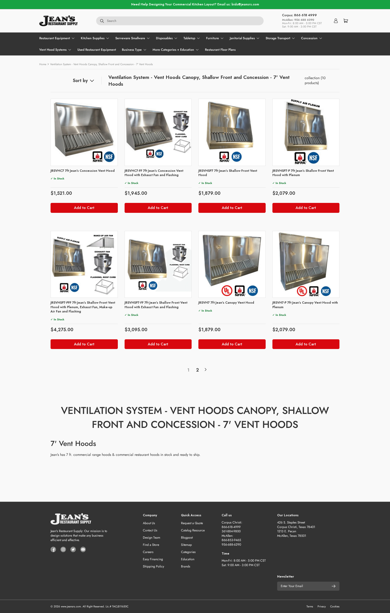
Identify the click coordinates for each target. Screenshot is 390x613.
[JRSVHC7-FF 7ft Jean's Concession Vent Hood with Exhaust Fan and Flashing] (158, 132)
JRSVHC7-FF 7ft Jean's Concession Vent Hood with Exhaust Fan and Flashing (154, 172)
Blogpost (187, 537)
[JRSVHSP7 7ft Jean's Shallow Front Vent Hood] (232, 132)
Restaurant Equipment (54, 38)
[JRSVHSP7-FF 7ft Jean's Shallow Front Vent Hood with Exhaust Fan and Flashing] (158, 264)
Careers (148, 552)
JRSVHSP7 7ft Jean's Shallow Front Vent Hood (227, 172)
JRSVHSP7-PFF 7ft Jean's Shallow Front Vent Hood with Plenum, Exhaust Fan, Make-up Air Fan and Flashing (83, 307)
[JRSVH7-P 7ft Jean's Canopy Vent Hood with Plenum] (306, 264)
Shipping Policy (153, 566)
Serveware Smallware (130, 38)
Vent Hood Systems (53, 49)
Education (187, 559)
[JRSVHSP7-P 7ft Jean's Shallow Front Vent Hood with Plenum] (306, 132)
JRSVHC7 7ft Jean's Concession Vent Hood (83, 170)
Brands (185, 566)
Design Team (151, 537)
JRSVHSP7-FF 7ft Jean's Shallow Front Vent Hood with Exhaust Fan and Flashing (156, 304)
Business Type (132, 49)
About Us (149, 523)
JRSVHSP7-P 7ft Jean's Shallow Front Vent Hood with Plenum (303, 172)
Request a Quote (192, 523)
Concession (309, 38)
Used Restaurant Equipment (96, 49)
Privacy (322, 606)
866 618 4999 (305, 15)
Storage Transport (278, 38)
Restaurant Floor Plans (220, 49)
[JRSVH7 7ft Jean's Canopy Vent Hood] (232, 264)
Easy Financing (153, 559)
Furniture (212, 38)
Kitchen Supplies (92, 38)
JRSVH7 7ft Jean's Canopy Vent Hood (226, 302)
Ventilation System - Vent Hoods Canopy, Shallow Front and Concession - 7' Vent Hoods (101, 64)
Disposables (164, 38)
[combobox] (180, 20)
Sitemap (186, 544)
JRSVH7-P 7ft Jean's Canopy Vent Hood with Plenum (305, 304)
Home (42, 64)
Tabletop (189, 38)
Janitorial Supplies (242, 38)
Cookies (334, 606)
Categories (188, 552)
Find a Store (151, 544)
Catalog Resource (193, 530)
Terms (309, 606)
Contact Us (150, 530)
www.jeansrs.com (71, 606)
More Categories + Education (173, 49)
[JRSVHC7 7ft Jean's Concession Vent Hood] (84, 132)
